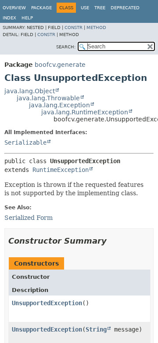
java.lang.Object (29, 91)
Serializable (25, 142)
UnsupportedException (47, 303)
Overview (14, 7)
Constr (74, 27)
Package (41, 7)
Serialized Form (28, 217)
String (96, 329)
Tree (99, 7)
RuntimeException (60, 169)
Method (96, 27)
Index (9, 17)
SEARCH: (65, 46)
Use (85, 7)
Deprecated (125, 7)
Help (27, 17)
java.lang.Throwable (48, 98)
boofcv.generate (60, 64)
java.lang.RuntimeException (84, 112)
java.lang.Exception (59, 105)
